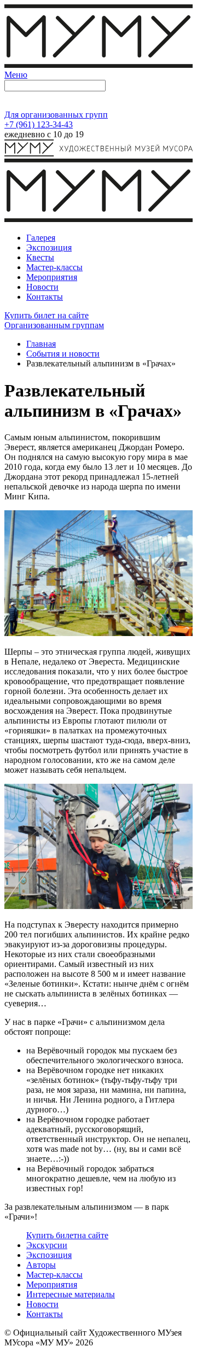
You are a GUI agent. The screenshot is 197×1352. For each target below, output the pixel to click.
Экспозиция (49, 1255)
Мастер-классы (54, 1274)
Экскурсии (46, 1245)
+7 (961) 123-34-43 (38, 124)
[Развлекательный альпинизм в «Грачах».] (98, 633)
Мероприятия (51, 1284)
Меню (15, 74)
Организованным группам (54, 325)
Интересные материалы (70, 1294)
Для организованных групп (56, 114)
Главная (41, 343)
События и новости (63, 353)
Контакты (44, 1314)
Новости (42, 1304)
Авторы (41, 1264)
